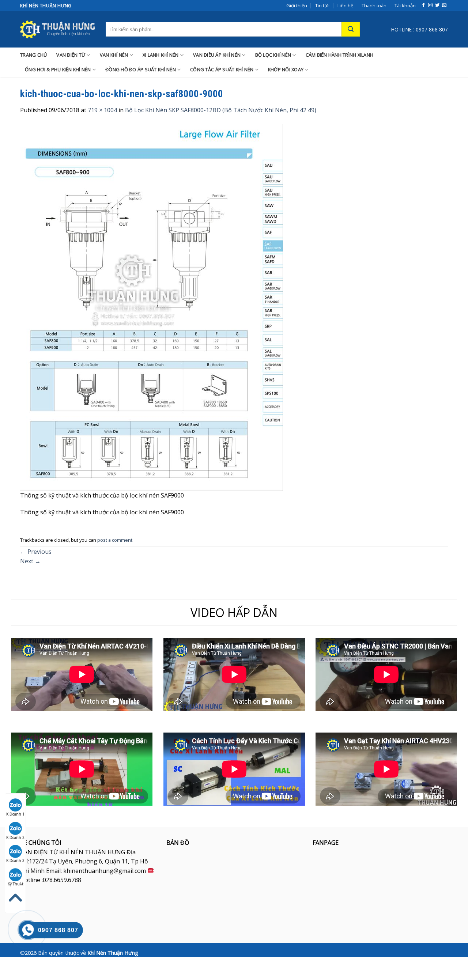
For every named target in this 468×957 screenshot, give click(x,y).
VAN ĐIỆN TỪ (70, 55)
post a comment (114, 540)
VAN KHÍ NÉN (114, 55)
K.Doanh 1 (15, 814)
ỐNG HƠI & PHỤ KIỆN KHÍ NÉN (58, 69)
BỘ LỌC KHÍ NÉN (273, 55)
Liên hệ (345, 5)
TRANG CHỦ (33, 55)
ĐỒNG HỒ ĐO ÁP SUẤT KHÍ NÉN (140, 69)
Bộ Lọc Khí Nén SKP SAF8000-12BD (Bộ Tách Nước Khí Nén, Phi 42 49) (220, 110)
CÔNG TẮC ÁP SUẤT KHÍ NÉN (221, 69)
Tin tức (322, 5)
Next (30, 561)
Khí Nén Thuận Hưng (112, 952)
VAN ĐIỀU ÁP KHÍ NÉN (217, 55)
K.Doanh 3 (15, 860)
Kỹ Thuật (15, 883)
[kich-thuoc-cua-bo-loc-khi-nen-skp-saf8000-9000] (151, 307)
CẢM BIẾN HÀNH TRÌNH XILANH (340, 55)
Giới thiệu (296, 5)
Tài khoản (405, 5)
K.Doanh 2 (15, 837)
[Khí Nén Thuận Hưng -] (57, 29)
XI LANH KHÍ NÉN (161, 55)
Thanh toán (374, 5)
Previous (36, 552)
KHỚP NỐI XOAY (285, 69)
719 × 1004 (102, 110)
